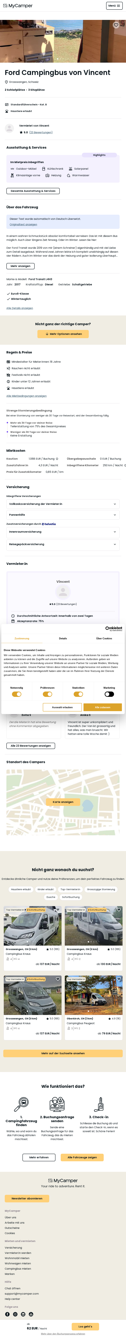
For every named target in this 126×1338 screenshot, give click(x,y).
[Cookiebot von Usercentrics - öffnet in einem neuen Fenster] (108, 628)
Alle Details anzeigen (19, 308)
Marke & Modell (16, 279)
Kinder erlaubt (46, 889)
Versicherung (13, 1248)
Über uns (10, 1217)
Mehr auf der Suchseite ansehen (63, 1053)
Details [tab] (63, 638)
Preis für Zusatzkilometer (24, 472)
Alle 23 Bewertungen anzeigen (31, 746)
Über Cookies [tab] (104, 638)
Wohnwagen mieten (18, 1263)
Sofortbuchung (71, 897)
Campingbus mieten (18, 1269)
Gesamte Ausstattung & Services (33, 191)
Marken (10, 1274)
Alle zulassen (102, 707)
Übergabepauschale (81, 459)
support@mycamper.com (22, 1294)
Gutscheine (12, 1228)
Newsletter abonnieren (27, 1198)
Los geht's (85, 1326)
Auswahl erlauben (62, 707)
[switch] (47, 694)
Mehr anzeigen (20, 266)
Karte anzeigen (63, 802)
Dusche (51, 897)
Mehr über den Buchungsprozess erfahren (63, 1333)
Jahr (9, 284)
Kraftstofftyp (34, 284)
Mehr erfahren (39, 1157)
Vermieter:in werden (18, 1253)
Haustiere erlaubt (21, 889)
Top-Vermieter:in (70, 889)
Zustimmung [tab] (22, 638)
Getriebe (64, 284)
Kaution (12, 459)
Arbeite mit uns (14, 1223)
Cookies (10, 1233)
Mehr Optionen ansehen (66, 334)
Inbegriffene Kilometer (83, 465)
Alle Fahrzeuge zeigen (82, 1157)
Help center (12, 1299)
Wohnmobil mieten (17, 1258)
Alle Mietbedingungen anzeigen (26, 396)
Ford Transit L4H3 (40, 279)
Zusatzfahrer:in (17, 465)
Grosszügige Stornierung (101, 889)
